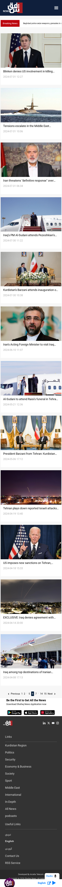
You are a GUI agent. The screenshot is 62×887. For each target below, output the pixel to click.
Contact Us (12, 856)
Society (9, 773)
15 (45, 693)
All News (10, 808)
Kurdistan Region (16, 745)
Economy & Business (18, 766)
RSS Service (12, 863)
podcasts (11, 816)
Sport (8, 780)
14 (41, 693)
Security (10, 759)
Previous (15, 693)
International (13, 794)
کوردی (8, 849)
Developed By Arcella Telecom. (31, 874)
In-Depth (10, 801)
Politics (9, 752)
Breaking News (10, 23)
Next (50, 693)
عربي (8, 835)
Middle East (12, 787)
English (9, 842)
